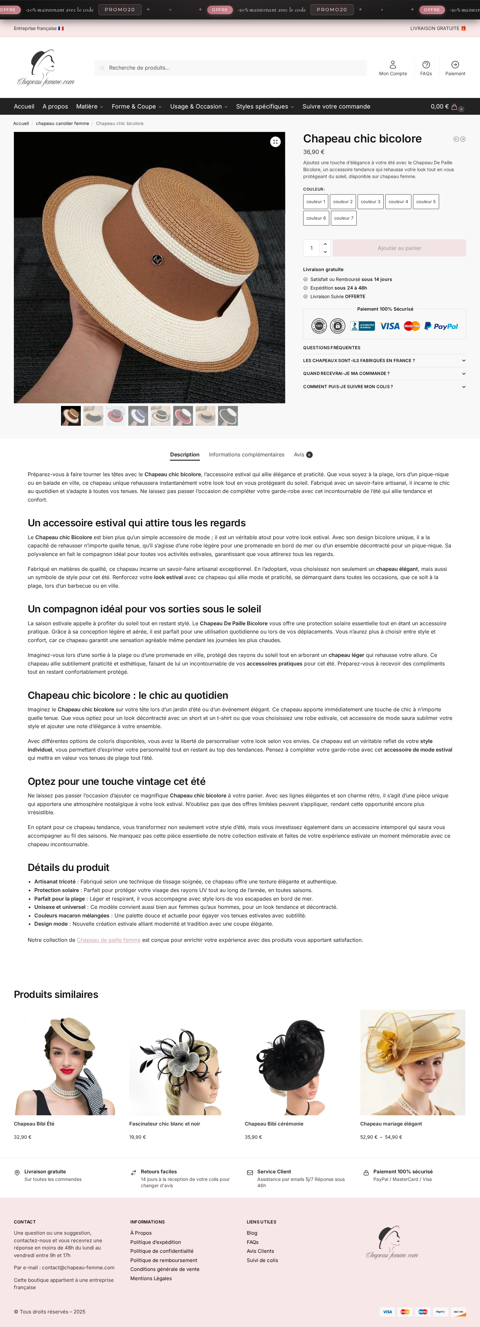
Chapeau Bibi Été (34, 1124)
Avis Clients (260, 1251)
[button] (275, 142)
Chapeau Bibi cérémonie (274, 1124)
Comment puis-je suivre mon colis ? (348, 386)
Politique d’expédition (155, 1242)
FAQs (426, 73)
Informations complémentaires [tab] (246, 454)
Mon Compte (393, 73)
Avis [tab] (302, 454)
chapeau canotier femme (62, 123)
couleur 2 (343, 201)
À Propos (141, 1233)
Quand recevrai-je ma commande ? (346, 373)
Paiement (455, 73)
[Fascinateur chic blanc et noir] (182, 1062)
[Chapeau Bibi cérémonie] (297, 1062)
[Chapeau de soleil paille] (456, 139)
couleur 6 (316, 218)
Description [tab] (185, 454)
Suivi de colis (262, 1260)
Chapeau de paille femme (109, 940)
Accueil (21, 123)
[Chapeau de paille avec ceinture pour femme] (463, 139)
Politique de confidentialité (162, 1251)
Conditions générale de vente (165, 1269)
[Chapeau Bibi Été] (66, 1062)
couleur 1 (315, 201)
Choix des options (66, 1151)
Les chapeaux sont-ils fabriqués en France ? (359, 360)
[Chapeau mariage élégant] (413, 1062)
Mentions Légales (151, 1278)
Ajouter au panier (399, 248)
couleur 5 (426, 201)
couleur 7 (343, 218)
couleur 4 (398, 201)
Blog (252, 1233)
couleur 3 (370, 201)
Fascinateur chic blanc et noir (164, 1124)
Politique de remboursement (163, 1260)
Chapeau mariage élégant (391, 1124)
